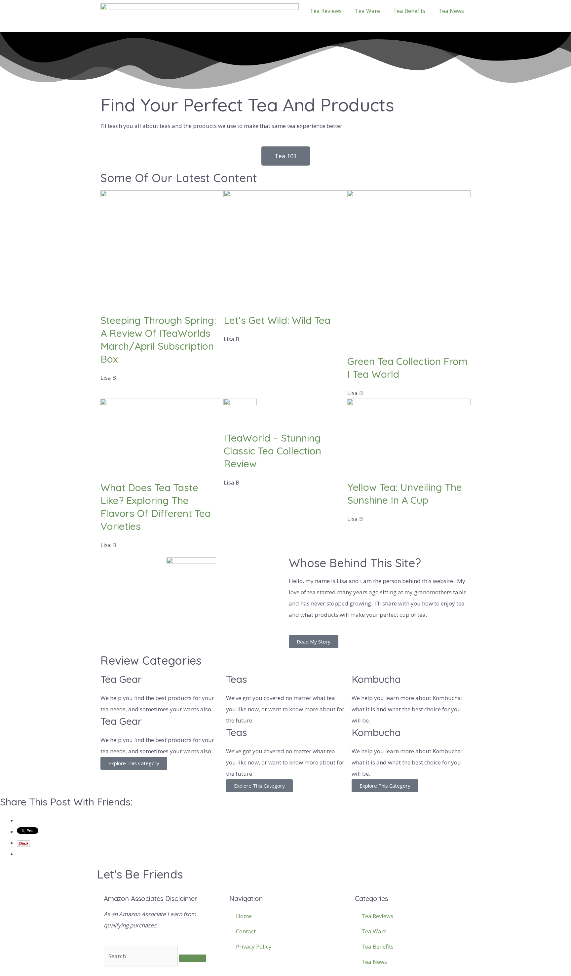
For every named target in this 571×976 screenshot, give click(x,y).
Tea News (451, 11)
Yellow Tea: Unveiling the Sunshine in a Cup (404, 493)
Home (244, 916)
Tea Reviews (326, 11)
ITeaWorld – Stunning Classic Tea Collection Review (272, 451)
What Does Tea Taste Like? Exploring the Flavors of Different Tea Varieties (155, 506)
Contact (246, 931)
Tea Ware (367, 11)
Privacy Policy (254, 946)
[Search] (192, 958)
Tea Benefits (409, 11)
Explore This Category (133, 763)
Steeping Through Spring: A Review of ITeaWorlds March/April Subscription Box (158, 339)
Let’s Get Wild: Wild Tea (277, 320)
